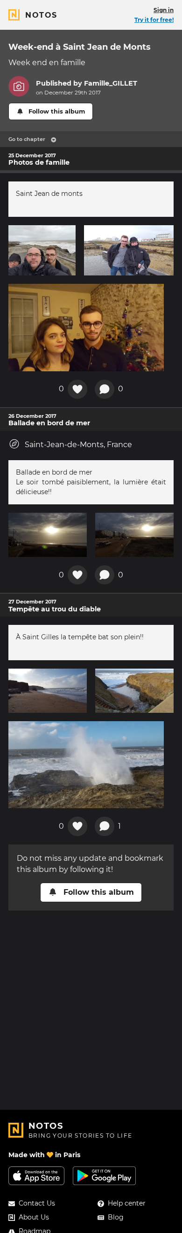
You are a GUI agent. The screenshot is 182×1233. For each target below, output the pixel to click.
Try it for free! (154, 19)
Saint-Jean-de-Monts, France (78, 444)
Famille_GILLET (110, 83)
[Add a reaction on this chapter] (77, 389)
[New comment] (104, 389)
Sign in (164, 10)
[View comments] (104, 826)
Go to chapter (26, 139)
